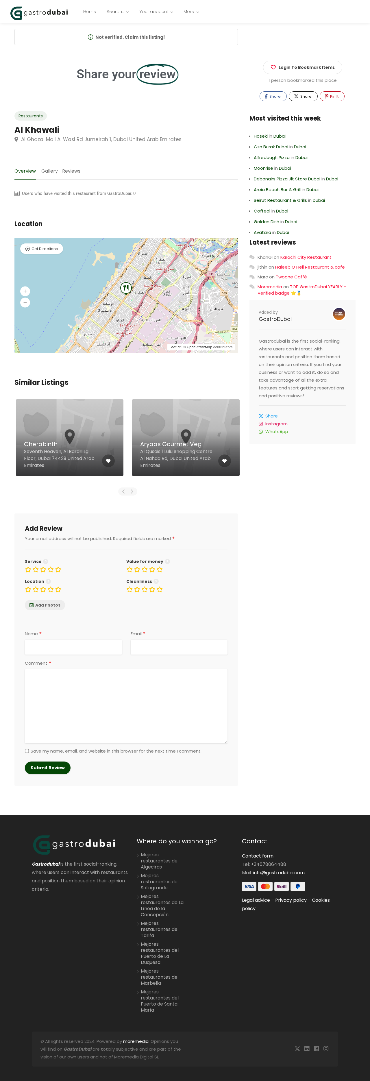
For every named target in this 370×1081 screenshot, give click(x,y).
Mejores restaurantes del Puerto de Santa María (160, 1001)
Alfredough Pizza (272, 157)
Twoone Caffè (291, 277)
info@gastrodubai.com (279, 872)
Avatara (262, 232)
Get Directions (45, 249)
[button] (25, 291)
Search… (115, 11)
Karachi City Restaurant (306, 257)
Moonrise (263, 168)
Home (89, 11)
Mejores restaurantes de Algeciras (159, 861)
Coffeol (262, 211)
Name (33, 633)
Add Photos (47, 605)
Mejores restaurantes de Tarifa (159, 929)
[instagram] (326, 1049)
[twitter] (297, 1049)
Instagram (276, 424)
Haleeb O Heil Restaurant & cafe (310, 267)
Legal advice (256, 900)
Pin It (333, 96)
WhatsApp (276, 431)
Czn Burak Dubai (271, 147)
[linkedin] (306, 1049)
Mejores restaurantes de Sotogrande (159, 882)
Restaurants (30, 116)
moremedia (136, 1041)
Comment (38, 663)
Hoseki (261, 136)
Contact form (257, 856)
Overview (25, 171)
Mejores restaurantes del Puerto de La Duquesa (160, 953)
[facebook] (316, 1049)
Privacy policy (291, 900)
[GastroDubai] (39, 13)
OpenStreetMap (199, 347)
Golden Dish (266, 222)
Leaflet (175, 347)
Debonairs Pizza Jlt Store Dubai (287, 179)
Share (275, 96)
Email (138, 633)
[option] (70, 441)
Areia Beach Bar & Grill (277, 189)
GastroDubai (275, 319)
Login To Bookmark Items (307, 67)
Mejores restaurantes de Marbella (159, 977)
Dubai (279, 136)
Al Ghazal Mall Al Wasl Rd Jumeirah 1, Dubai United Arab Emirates (101, 139)
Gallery (49, 171)
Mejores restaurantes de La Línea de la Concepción (162, 905)
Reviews (71, 171)
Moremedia (270, 287)
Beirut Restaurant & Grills (280, 200)
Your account (153, 11)
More (189, 11)
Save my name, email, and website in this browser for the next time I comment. (116, 751)
